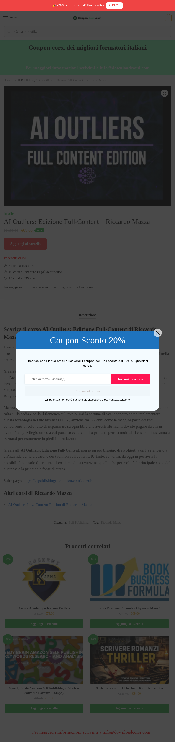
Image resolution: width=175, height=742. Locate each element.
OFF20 (114, 5)
